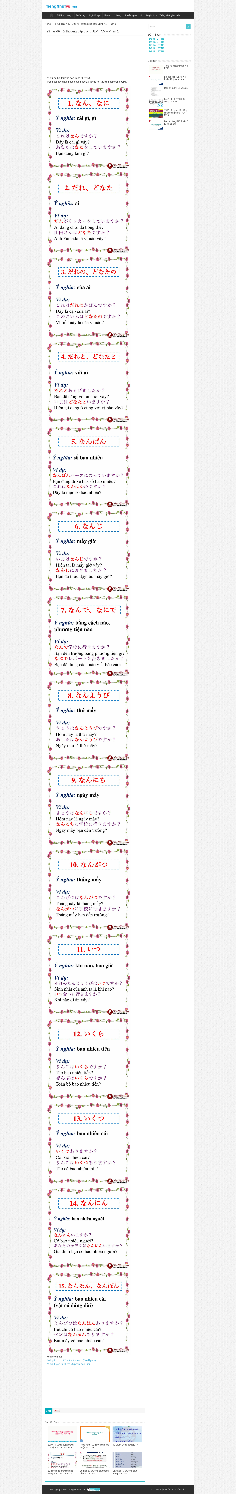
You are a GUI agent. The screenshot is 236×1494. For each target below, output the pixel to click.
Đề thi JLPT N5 (156, 39)
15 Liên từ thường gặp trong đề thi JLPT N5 (94, 1472)
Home (51, 15)
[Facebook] (152, 1489)
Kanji (69, 15)
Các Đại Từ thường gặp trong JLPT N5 (125, 1472)
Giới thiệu (160, 1489)
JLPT (59, 15)
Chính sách (180, 1489)
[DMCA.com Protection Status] (93, 1489)
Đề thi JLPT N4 (156, 42)
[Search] (188, 26)
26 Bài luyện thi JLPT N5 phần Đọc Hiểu (69, 1364)
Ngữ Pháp (94, 15)
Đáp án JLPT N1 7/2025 (176, 88)
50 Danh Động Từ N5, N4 (125, 1444)
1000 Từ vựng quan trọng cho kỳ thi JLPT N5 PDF (60, 1446)
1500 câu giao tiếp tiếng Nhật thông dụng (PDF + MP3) (176, 112)
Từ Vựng (80, 15)
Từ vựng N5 (59, 24)
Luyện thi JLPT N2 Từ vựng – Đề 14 (175, 100)
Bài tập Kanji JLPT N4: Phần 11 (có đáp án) (175, 78)
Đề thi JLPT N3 (156, 45)
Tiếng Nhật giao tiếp (170, 15)
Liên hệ (169, 1489)
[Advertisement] (95, 56)
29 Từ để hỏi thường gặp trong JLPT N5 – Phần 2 (60, 1472)
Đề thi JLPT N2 (156, 48)
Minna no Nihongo (113, 15)
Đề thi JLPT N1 (156, 51)
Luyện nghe (131, 15)
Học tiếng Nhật (147, 15)
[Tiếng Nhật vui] (62, 6)
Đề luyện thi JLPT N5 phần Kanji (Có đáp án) (71, 1360)
